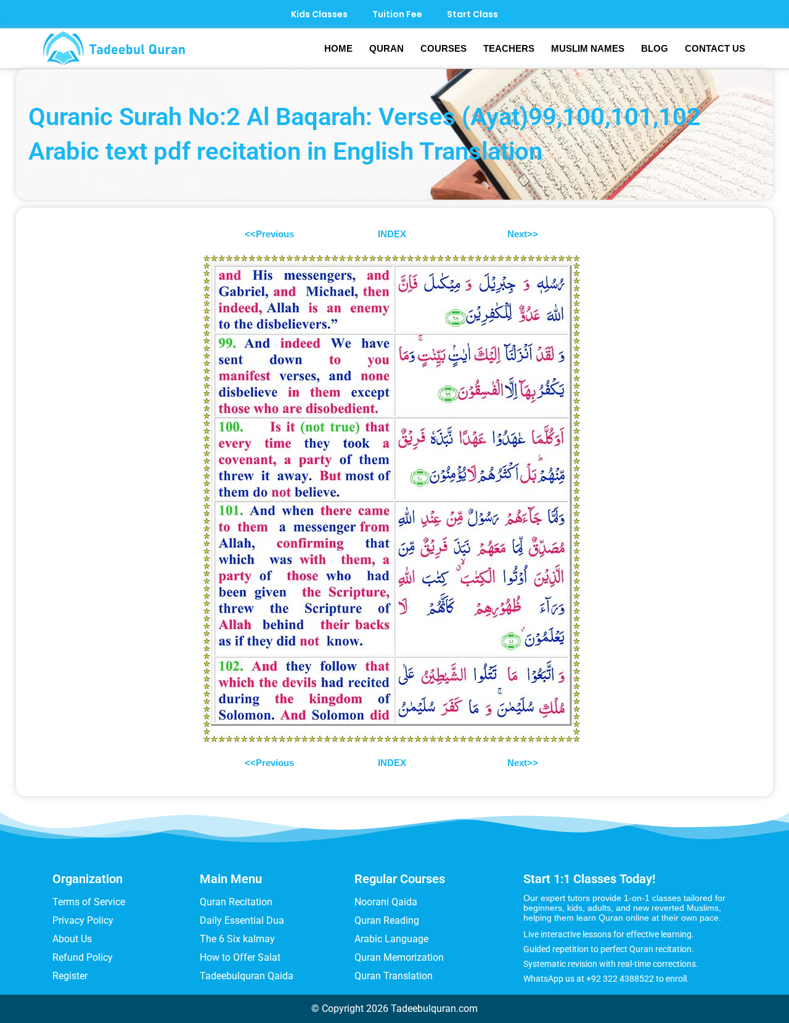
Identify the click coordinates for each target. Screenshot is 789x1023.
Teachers (508, 48)
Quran (386, 48)
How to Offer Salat (240, 957)
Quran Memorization (399, 957)
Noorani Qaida (385, 902)
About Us (72, 939)
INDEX (392, 234)
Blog (654, 48)
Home (338, 48)
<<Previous (270, 234)
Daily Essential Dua (242, 920)
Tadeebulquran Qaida (246, 976)
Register (70, 976)
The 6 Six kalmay (237, 939)
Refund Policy (82, 957)
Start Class (472, 14)
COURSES (443, 48)
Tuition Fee (397, 14)
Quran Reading (386, 920)
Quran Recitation (236, 902)
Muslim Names (587, 48)
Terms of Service (88, 902)
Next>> (522, 234)
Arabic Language (391, 939)
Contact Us (715, 48)
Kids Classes (319, 14)
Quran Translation (393, 976)
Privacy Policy (82, 920)
